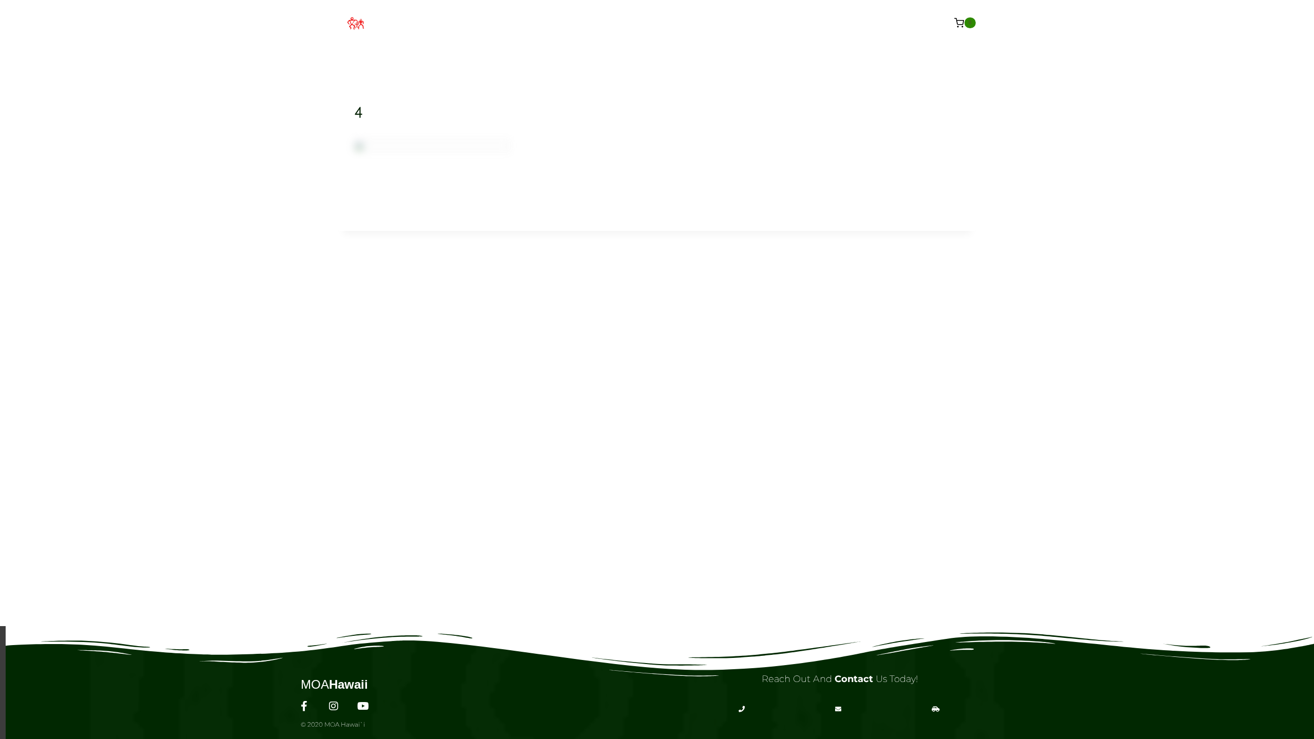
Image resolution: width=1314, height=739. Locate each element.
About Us (524, 22)
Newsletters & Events (800, 22)
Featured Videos (695, 22)
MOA (334, 684)
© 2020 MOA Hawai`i (333, 724)
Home (475, 22)
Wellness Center (602, 22)
